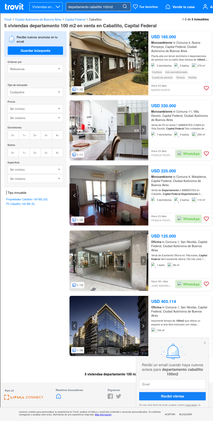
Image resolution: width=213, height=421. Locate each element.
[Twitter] (118, 397)
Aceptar (170, 414)
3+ (46, 135)
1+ (24, 135)
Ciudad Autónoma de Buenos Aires (38, 19)
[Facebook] (110, 397)
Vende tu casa (183, 6)
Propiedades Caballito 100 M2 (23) (27, 199)
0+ (13, 135)
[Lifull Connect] (23, 398)
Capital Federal (75, 19)
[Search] (124, 7)
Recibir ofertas (172, 396)
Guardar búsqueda (35, 50)
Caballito (95, 19)
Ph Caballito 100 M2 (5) (20, 204)
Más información (103, 414)
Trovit (7, 19)
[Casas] (58, 397)
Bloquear (185, 414)
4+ (57, 135)
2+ (35, 135)
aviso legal (191, 404)
